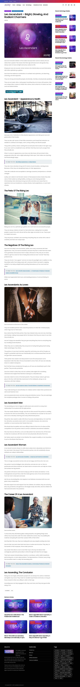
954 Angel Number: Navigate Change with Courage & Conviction (61, 88)
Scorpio (69, 670)
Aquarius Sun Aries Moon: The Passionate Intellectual (14, 615)
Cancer (56, 657)
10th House (57, 654)
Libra (69, 661)
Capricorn (62, 657)
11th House (64, 654)
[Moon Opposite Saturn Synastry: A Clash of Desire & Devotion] (40, 605)
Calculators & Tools (37, 5)
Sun (61, 674)
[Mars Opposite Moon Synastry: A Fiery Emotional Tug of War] (40, 626)
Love (24, 5)
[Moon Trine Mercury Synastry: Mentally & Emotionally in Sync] (15, 626)
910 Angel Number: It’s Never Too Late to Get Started (61, 67)
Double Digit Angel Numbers (66, 659)
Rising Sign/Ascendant (17, 11)
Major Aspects (64, 663)
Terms (14, 1)
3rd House (69, 650)
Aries (62, 655)
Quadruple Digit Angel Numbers (65, 668)
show (20, 91)
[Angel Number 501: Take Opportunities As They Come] (72, 96)
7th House (63, 652)
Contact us (31, 650)
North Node (57, 667)
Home (13, 5)
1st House (57, 650)
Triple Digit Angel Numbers (60, 676)
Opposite (63, 667)
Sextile (56, 672)
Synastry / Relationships (36, 602)
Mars (71, 663)
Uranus (69, 676)
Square (56, 674)
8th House (70, 652)
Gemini (56, 661)
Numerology (28, 5)
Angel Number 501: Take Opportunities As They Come (61, 98)
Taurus (65, 674)
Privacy (10, 1)
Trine (70, 674)
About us (31, 652)
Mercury (56, 665)
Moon (62, 665)
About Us (6, 1)
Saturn (63, 670)
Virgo (61, 678)
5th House (57, 652)
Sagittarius (57, 670)
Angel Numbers (59, 62)
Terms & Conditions (33, 660)
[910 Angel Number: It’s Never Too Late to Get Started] (72, 65)
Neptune (66, 665)
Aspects (32, 600)
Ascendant (8, 590)
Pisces (69, 667)
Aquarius (57, 655)
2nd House (63, 650)
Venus (56, 678)
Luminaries (57, 663)
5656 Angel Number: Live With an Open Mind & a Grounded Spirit (61, 78)
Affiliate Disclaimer (33, 657)
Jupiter (61, 661)
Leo (12, 590)
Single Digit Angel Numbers (65, 672)
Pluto (56, 668)
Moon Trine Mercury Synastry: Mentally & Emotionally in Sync (14, 637)
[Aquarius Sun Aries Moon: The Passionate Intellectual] (15, 605)
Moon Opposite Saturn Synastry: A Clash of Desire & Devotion (40, 615)
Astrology (18, 5)
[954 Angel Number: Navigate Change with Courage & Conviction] (72, 85)
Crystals (57, 659)
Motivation (45, 5)
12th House (70, 654)
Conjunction (69, 657)
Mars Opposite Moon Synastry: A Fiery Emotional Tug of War (39, 637)
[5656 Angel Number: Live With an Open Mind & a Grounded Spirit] (72, 75)
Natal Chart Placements (17, 600)
